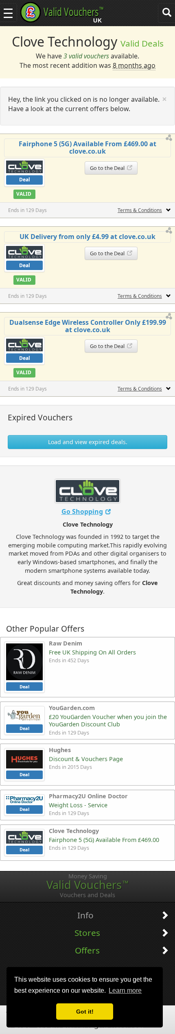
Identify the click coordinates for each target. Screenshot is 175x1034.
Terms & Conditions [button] (140, 210)
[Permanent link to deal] (169, 138)
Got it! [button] (85, 1011)
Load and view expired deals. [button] (87, 442)
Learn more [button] (125, 990)
